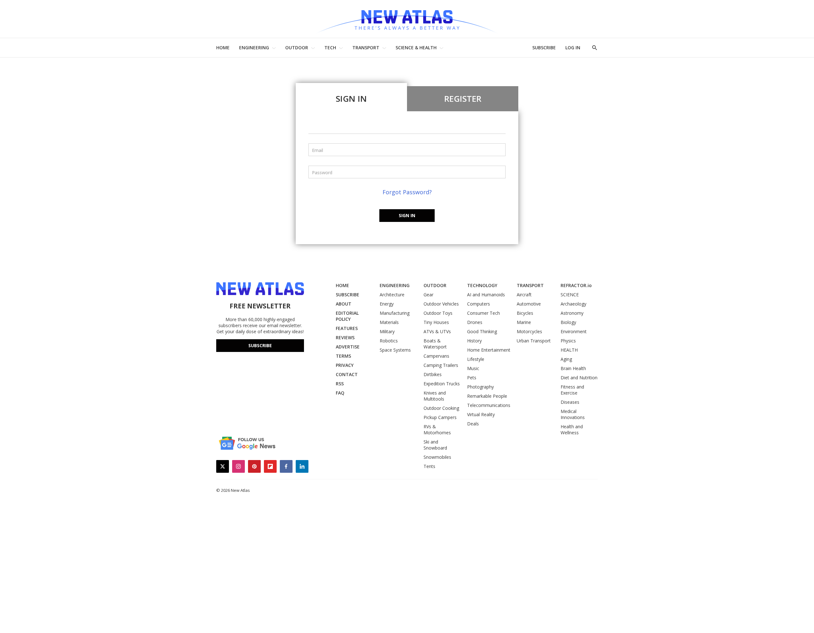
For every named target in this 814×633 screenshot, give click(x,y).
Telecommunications (488, 405)
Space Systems (395, 350)
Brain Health (573, 368)
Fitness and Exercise (572, 390)
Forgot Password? (407, 192)
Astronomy (572, 313)
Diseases (570, 402)
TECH (330, 48)
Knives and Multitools (435, 396)
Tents (429, 466)
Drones (474, 322)
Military (387, 331)
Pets (471, 378)
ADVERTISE (348, 347)
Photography (480, 387)
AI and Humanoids (486, 295)
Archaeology (573, 304)
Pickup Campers (440, 417)
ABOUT (343, 304)
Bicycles (525, 313)
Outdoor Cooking (441, 408)
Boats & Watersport (435, 344)
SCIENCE (570, 295)
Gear (428, 295)
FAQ (340, 393)
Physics (568, 341)
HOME (223, 48)
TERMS (343, 356)
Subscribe (260, 345)
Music (473, 368)
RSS (340, 384)
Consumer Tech (483, 313)
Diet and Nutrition (579, 378)
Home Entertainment (488, 350)
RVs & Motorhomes (437, 429)
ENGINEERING (254, 48)
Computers (478, 304)
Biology (568, 322)
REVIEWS (345, 337)
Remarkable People (487, 396)
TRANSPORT (365, 48)
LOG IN (572, 48)
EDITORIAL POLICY (347, 316)
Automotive (529, 304)
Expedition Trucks (442, 384)
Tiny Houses (436, 322)
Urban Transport (534, 341)
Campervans (436, 356)
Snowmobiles (437, 457)
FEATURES (347, 328)
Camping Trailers (441, 365)
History (474, 341)
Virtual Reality (481, 414)
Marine (524, 322)
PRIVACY (345, 365)
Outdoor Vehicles (441, 304)
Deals (473, 424)
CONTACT (347, 374)
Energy (387, 304)
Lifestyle (475, 359)
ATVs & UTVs (437, 331)
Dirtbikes (433, 374)
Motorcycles (529, 331)
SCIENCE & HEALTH (416, 48)
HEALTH (569, 350)
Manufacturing (395, 313)
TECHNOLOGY (482, 285)
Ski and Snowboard (435, 445)
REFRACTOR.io (576, 285)
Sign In (351, 98)
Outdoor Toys (438, 313)
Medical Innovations (573, 414)
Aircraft (524, 295)
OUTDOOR (296, 48)
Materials (389, 322)
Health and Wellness (572, 429)
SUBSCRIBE (544, 48)
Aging (566, 359)
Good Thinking (482, 331)
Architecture (392, 295)
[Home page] (407, 19)
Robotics (389, 341)
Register (462, 98)
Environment (574, 331)
